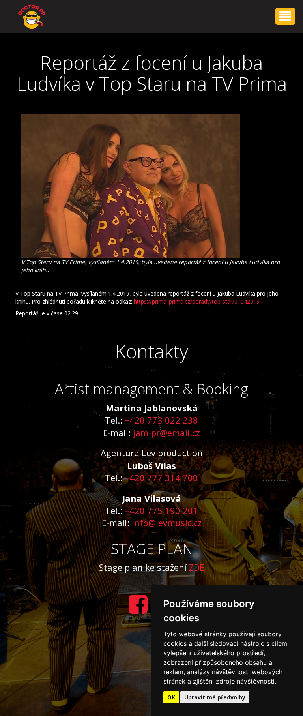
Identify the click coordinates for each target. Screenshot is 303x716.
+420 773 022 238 (161, 420)
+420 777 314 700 (161, 478)
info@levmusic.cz (167, 523)
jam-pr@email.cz (166, 433)
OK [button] (171, 697)
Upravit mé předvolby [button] (214, 697)
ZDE (196, 567)
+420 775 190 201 (161, 510)
